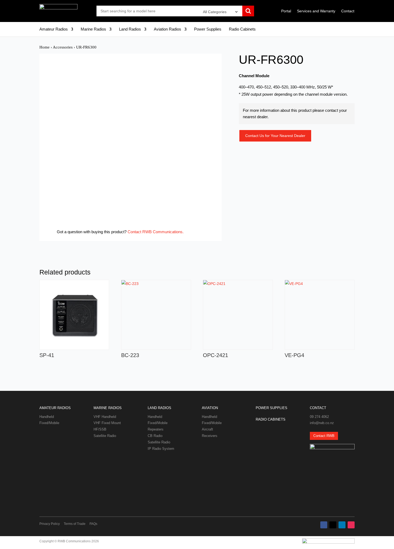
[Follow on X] (332, 524)
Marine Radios (93, 29)
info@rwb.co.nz (322, 423)
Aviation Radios (167, 29)
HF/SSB (100, 429)
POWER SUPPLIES (271, 408)
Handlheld (209, 417)
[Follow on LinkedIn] (342, 524)
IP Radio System (161, 449)
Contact (347, 11)
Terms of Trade (75, 524)
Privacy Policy (49, 524)
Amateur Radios (53, 29)
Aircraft (207, 429)
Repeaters (155, 429)
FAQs (93, 524)
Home (44, 47)
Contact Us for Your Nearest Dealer (275, 135)
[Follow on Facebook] (323, 524)
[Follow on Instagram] (351, 524)
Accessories (63, 47)
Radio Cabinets (242, 29)
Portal (286, 11)
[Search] (248, 11)
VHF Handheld (105, 417)
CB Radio (155, 436)
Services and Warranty (316, 11)
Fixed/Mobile (49, 423)
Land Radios (130, 29)
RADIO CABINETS (270, 419)
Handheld (46, 417)
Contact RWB (323, 436)
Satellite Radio (105, 436)
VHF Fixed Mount (107, 423)
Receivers (209, 436)
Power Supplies (207, 29)
